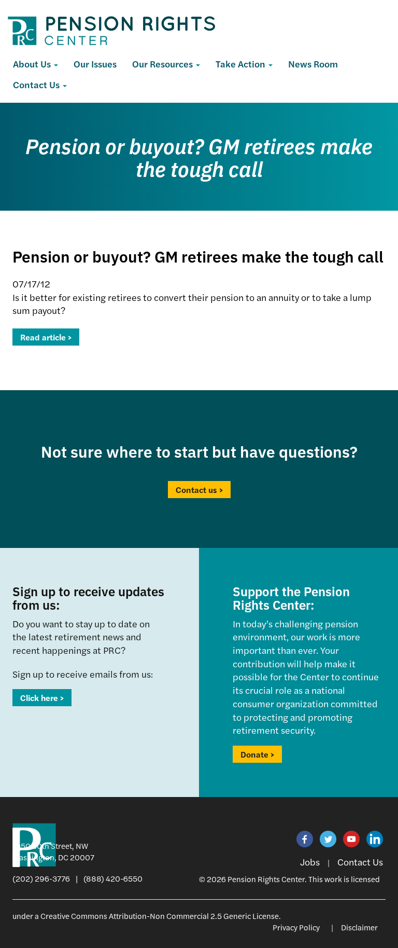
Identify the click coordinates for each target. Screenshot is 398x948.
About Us (33, 63)
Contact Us (37, 84)
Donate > (257, 754)
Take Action (241, 63)
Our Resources (163, 63)
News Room (313, 63)
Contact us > (199, 490)
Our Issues (95, 63)
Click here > (42, 698)
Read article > (46, 337)
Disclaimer (359, 927)
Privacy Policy (296, 927)
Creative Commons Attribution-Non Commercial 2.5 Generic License (159, 915)
